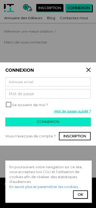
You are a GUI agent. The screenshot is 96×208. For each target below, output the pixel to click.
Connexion (48, 121)
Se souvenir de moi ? (30, 105)
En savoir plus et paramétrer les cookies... (44, 187)
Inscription (74, 136)
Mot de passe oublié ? (72, 111)
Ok (80, 194)
